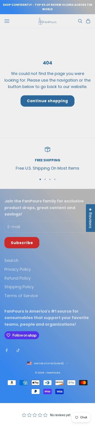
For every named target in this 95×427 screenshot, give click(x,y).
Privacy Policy (17, 269)
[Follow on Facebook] (6, 350)
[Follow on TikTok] (18, 350)
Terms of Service (21, 295)
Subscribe (22, 242)
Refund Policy (17, 278)
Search (11, 260)
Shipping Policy (19, 287)
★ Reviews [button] (90, 218)
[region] (47, 159)
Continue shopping (47, 101)
